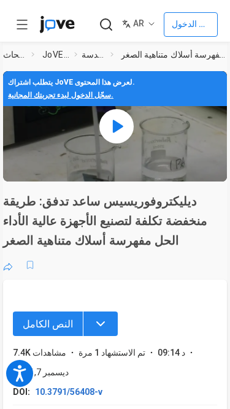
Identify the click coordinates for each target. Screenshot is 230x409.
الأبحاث (14, 54)
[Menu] (100, 324)
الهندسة (93, 54)
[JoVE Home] (57, 24)
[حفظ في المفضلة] (30, 265)
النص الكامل (48, 324)
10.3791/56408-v (68, 392)
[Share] (8, 265)
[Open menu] (22, 24)
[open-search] (106, 25)
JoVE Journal (55, 54)
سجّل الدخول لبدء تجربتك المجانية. (60, 95)
